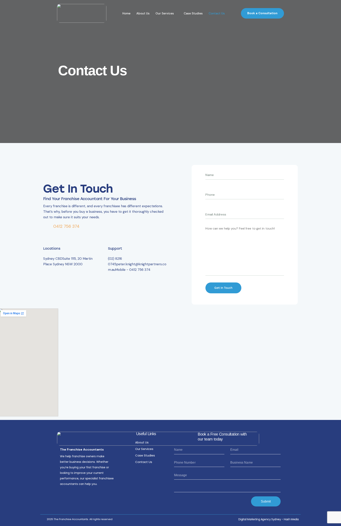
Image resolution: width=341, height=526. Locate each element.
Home (126, 13)
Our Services (165, 13)
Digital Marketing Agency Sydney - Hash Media (268, 519)
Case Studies (193, 13)
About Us (143, 13)
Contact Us (217, 13)
